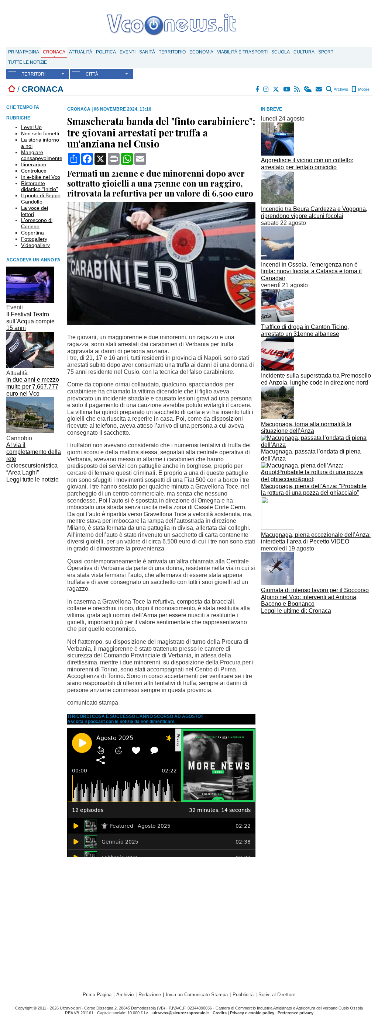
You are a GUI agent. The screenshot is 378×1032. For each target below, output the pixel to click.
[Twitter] (276, 89)
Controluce (34, 171)
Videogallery (35, 245)
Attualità (80, 52)
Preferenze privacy (295, 1013)
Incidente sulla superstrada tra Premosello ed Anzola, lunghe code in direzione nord (316, 379)
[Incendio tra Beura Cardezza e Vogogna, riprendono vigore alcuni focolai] (277, 202)
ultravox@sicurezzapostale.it (180, 1013)
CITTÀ (92, 74)
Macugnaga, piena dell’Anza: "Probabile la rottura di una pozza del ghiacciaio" (314, 489)
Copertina (32, 233)
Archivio (340, 89)
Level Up (31, 127)
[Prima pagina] (11, 89)
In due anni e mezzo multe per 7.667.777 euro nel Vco (32, 386)
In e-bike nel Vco (40, 177)
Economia (201, 52)
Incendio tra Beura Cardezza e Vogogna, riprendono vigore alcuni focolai (314, 212)
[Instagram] (266, 89)
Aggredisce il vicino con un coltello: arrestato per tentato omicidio (307, 163)
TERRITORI (33, 74)
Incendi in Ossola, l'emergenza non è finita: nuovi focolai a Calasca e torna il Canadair (311, 271)
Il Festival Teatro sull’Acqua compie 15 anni (30, 321)
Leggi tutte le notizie (32, 479)
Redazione (149, 994)
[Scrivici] (319, 89)
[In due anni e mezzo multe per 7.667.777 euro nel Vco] (30, 366)
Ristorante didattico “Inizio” (39, 186)
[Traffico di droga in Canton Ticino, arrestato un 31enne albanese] (277, 320)
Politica (106, 52)
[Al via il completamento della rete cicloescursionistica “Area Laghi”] (30, 431)
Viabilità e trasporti (242, 52)
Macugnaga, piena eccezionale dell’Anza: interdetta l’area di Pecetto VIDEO (316, 538)
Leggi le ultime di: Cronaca (296, 611)
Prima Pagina (23, 52)
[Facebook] (257, 89)
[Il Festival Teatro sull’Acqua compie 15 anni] (30, 301)
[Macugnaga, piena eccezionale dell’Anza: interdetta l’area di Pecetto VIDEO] (277, 528)
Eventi (127, 52)
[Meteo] (308, 89)
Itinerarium (33, 164)
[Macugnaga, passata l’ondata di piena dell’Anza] (316, 445)
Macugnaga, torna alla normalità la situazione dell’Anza (306, 427)
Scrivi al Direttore (276, 994)
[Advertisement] (316, 668)
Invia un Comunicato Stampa (197, 994)
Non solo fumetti (40, 133)
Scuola (280, 52)
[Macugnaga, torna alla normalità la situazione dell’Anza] (277, 417)
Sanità (147, 52)
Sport (325, 52)
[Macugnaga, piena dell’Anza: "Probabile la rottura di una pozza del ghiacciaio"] (316, 479)
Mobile (363, 89)
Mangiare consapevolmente (41, 155)
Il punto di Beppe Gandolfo (41, 198)
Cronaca (54, 52)
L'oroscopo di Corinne (36, 223)
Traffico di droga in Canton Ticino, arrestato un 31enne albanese (305, 330)
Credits (220, 1013)
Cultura (304, 52)
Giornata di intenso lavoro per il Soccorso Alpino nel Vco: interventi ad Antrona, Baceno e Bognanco (315, 597)
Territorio (172, 52)
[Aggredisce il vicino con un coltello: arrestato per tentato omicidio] (277, 153)
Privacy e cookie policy (252, 1013)
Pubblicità (243, 994)
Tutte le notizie (27, 62)
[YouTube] (287, 89)
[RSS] (297, 89)
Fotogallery (34, 239)
